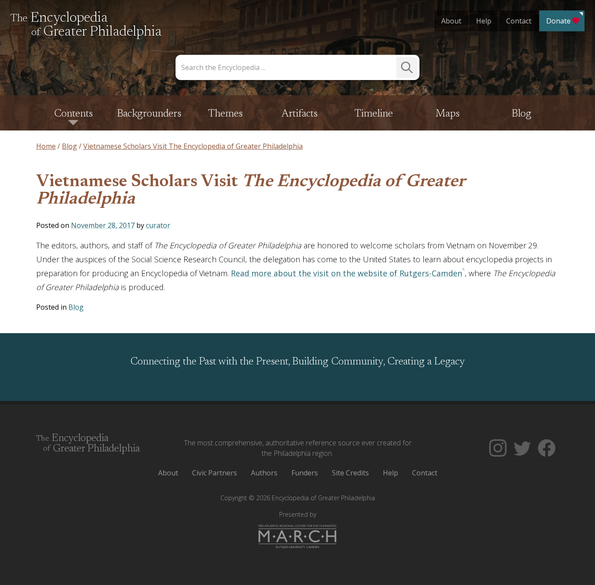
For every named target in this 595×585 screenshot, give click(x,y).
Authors (264, 473)
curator (158, 225)
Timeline (374, 114)
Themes (225, 114)
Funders (304, 473)
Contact (518, 21)
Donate (558, 21)
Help (483, 21)
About (451, 21)
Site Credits (350, 473)
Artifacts (299, 114)
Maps (448, 114)
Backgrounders (149, 114)
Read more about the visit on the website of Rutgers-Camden (346, 273)
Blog (521, 114)
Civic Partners (214, 473)
